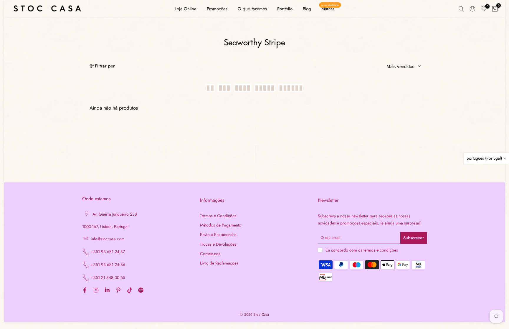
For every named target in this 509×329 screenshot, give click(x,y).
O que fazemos (252, 9)
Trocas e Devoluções (218, 244)
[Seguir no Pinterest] (118, 290)
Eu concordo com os (361, 250)
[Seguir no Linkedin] (107, 290)
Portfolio (284, 9)
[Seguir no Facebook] (84, 290)
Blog (307, 9)
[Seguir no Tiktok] (129, 290)
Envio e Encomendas (218, 234)
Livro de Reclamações (219, 263)
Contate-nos (210, 254)
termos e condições (380, 250)
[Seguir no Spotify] (140, 290)
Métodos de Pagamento (220, 225)
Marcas (330, 8)
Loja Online (185, 9)
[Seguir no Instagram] (96, 290)
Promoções (217, 9)
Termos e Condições (218, 216)
